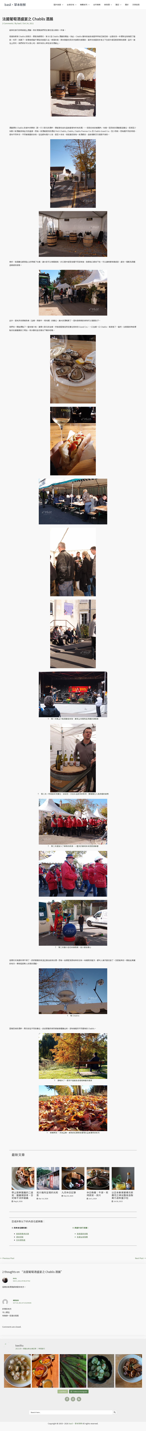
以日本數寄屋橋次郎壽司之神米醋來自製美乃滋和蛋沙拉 (122, 1195)
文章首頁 (136, 4)
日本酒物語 (20, 1240)
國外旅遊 (57, 4)
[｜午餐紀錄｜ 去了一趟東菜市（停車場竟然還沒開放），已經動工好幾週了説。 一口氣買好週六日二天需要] (17, 1371)
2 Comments (7, 23)
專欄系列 (83, 4)
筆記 (117, 4)
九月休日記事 (69, 1192)
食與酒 (107, 4)
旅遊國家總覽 (82, 1233)
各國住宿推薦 (82, 1237)
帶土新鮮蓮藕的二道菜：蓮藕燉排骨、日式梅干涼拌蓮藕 (22, 1195)
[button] (62, 4)
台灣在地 (70, 4)
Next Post (140, 1258)
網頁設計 (16, 1300)
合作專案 (96, 4)
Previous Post (7, 1258)
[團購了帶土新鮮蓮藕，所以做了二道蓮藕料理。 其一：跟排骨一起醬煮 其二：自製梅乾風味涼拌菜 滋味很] (128, 1371)
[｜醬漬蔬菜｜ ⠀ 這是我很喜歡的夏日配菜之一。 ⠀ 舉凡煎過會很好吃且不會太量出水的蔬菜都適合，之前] (73, 1371)
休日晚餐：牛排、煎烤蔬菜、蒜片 (97, 1194)
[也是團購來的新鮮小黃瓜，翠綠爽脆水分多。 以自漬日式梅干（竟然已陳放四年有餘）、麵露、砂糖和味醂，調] (100, 1371)
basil (15, 1278)
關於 (127, 4)
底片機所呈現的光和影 (47, 1194)
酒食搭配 (19, 1237)
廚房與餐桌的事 (22, 1233)
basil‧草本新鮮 (15, 4)
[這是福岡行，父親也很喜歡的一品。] (45, 1371)
